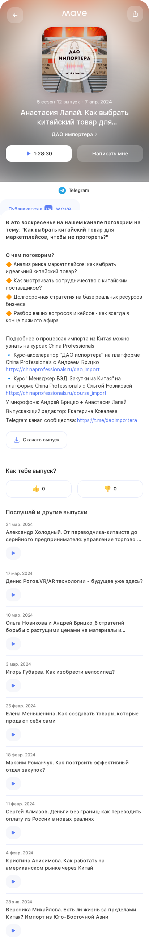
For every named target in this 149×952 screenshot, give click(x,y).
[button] (74, 13)
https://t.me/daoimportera (107, 420)
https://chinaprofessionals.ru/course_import (56, 393)
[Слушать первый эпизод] (13, 553)
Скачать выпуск (41, 439)
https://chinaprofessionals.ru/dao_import (52, 369)
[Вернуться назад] (15, 15)
